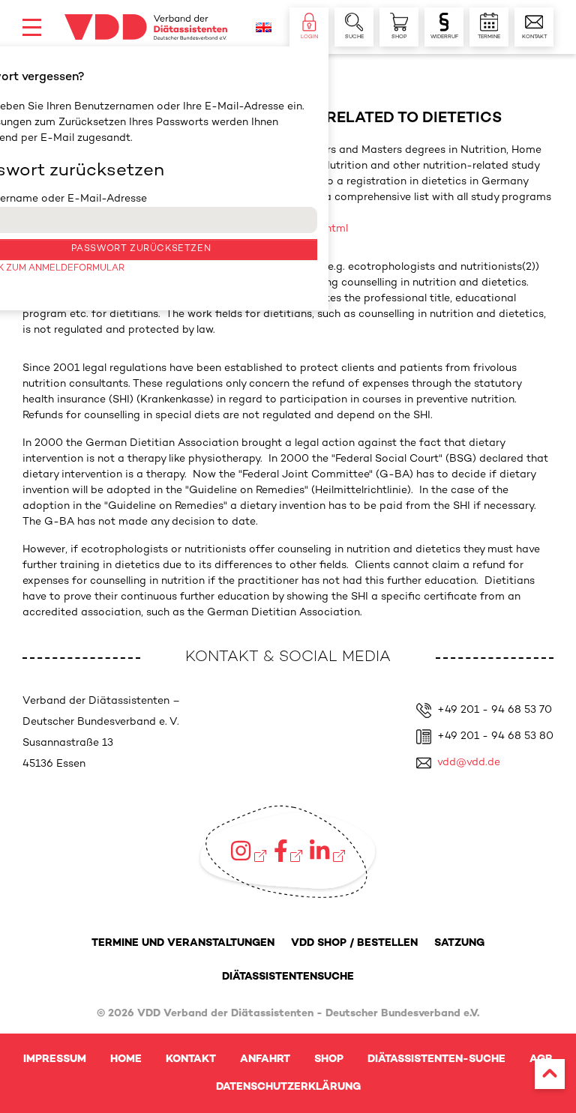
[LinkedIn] (327, 850)
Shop (329, 1059)
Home (126, 1059)
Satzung (459, 943)
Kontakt (191, 1059)
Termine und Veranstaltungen (183, 943)
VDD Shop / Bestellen (354, 943)
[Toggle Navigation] (31, 27)
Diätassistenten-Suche (437, 1059)
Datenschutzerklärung (288, 1087)
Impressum (54, 1059)
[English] (264, 27)
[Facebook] (288, 850)
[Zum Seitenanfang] (550, 1074)
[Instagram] (248, 850)
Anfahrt (265, 1059)
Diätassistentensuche (288, 977)
